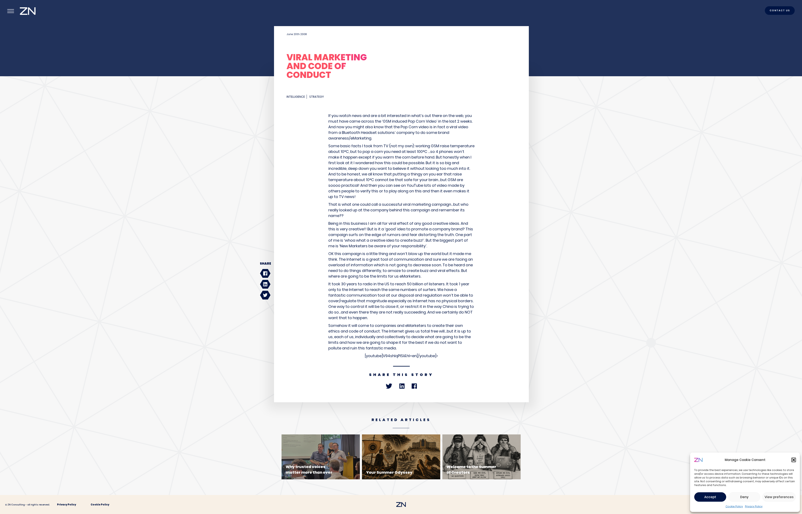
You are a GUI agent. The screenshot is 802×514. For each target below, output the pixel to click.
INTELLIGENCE (296, 97)
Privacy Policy (754, 506)
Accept (710, 497)
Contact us (780, 10)
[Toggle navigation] (10, 11)
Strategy (316, 97)
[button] (794, 460)
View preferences (779, 497)
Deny (744, 497)
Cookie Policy (734, 506)
